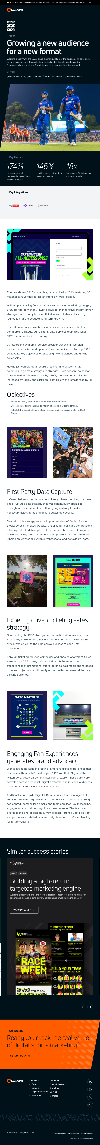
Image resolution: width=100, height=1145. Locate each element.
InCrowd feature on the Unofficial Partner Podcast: (50, 2)
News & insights (57, 1084)
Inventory (36, 1095)
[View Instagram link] (90, 1089)
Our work (54, 1080)
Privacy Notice (73, 1134)
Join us (53, 1092)
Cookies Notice (60, 1134)
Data (34, 1084)
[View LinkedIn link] (90, 1082)
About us (54, 1088)
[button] (90, 10)
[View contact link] (90, 1105)
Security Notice (87, 1134)
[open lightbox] (27, 452)
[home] (15, 10)
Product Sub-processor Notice (81, 1139)
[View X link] (90, 1097)
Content (35, 1088)
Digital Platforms (40, 1091)
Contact (54, 1095)
